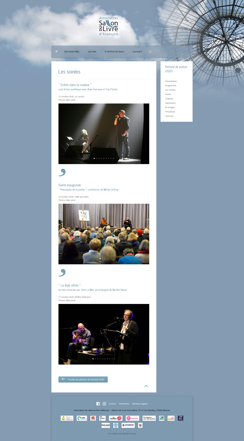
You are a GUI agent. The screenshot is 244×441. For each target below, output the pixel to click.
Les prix (92, 52)
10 (114, 358)
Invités (168, 94)
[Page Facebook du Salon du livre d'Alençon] (98, 404)
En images (170, 107)
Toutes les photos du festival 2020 (84, 379)
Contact (112, 403)
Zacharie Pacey (129, 433)
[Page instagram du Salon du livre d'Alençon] (104, 404)
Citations (169, 98)
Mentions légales (140, 403)
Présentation (171, 81)
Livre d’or (169, 116)
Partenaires (170, 103)
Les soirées (170, 89)
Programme (170, 85)
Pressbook (170, 111)
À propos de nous (114, 52)
